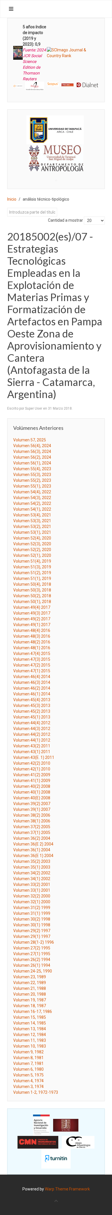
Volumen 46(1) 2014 (31, 694)
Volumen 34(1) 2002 (31, 878)
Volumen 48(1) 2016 (31, 647)
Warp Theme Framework (67, 1189)
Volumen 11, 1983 (29, 1040)
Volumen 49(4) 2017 (31, 607)
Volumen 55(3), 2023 (32, 474)
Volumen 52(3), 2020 (32, 544)
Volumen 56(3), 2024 (32, 451)
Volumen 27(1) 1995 (31, 953)
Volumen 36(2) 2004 (31, 838)
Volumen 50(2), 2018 (32, 595)
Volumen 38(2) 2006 (31, 815)
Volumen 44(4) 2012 (31, 723)
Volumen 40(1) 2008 (31, 792)
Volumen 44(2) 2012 (31, 734)
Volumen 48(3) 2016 (31, 636)
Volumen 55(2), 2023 (32, 480)
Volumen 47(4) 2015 (31, 653)
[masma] (56, 152)
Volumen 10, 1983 (29, 1046)
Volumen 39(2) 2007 (31, 803)
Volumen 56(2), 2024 (32, 457)
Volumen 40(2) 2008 (31, 786)
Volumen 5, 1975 (28, 1075)
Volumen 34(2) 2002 (31, 873)
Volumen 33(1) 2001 (31, 890)
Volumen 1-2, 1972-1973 (35, 1092)
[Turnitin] (56, 1158)
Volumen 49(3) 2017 (31, 613)
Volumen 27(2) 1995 (31, 948)
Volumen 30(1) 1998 (31, 925)
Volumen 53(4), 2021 (32, 515)
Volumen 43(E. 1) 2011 (33, 757)
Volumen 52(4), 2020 (32, 538)
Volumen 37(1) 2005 (31, 832)
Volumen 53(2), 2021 (32, 526)
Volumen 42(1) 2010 (31, 769)
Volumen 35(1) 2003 (31, 867)
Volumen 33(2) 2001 (31, 884)
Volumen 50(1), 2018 (32, 601)
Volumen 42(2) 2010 (31, 763)
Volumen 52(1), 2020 (32, 555)
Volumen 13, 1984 (29, 1029)
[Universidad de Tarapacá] (55, 129)
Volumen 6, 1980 (28, 1069)
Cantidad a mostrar (65, 220)
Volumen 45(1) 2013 (31, 717)
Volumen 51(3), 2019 (32, 567)
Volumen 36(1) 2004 (31, 850)
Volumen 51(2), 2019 (32, 572)
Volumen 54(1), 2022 (32, 509)
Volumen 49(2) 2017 (31, 619)
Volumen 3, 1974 (28, 1086)
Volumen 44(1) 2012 (31, 740)
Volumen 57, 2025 (29, 440)
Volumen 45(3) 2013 (31, 705)
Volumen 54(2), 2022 (32, 503)
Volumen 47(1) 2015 (31, 671)
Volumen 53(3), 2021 (32, 520)
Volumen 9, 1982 (28, 1052)
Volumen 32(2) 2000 (31, 896)
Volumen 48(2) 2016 (31, 642)
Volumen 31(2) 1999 (31, 907)
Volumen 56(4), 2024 (32, 445)
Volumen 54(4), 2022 (32, 492)
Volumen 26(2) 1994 (31, 959)
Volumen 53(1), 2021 (32, 532)
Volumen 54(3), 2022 (32, 497)
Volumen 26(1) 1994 (31, 965)
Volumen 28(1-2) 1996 (33, 942)
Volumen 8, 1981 (28, 1057)
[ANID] (41, 1125)
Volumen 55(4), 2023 (32, 468)
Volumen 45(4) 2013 (31, 699)
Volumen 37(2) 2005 (31, 826)
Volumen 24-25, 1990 (32, 971)
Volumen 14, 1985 (29, 1023)
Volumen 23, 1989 (29, 977)
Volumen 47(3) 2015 (31, 659)
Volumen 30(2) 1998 (31, 919)
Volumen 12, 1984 (29, 1034)
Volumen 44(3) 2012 (31, 728)
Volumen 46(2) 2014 (31, 688)
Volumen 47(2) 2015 (31, 665)
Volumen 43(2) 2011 (31, 746)
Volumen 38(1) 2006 (31, 821)
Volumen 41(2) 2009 (31, 774)
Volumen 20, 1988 (29, 994)
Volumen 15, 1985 (29, 1017)
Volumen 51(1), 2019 (32, 578)
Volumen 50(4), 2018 (32, 584)
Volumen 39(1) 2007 (31, 809)
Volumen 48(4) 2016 (31, 630)
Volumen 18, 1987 (29, 1005)
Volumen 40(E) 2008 (31, 798)
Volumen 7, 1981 (28, 1063)
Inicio (11, 199)
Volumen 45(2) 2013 (31, 711)
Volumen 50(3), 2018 (32, 590)
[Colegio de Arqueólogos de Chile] (78, 1142)
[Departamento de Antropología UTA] (56, 166)
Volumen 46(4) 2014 (31, 676)
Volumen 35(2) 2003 (31, 861)
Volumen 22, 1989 (29, 982)
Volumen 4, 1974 (28, 1080)
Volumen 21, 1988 (29, 988)
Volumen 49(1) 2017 (31, 624)
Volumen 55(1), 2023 (32, 486)
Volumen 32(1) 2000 (31, 901)
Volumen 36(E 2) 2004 (33, 844)
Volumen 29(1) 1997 (31, 936)
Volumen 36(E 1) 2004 (33, 855)
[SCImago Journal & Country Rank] (73, 52)
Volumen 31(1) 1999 (31, 913)
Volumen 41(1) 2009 (31, 780)
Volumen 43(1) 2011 (31, 751)
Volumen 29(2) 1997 (31, 930)
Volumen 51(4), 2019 (32, 561)
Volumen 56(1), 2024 (32, 463)
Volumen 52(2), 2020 (32, 549)
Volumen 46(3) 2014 (31, 682)
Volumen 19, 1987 (29, 1000)
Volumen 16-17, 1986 (32, 1011)
